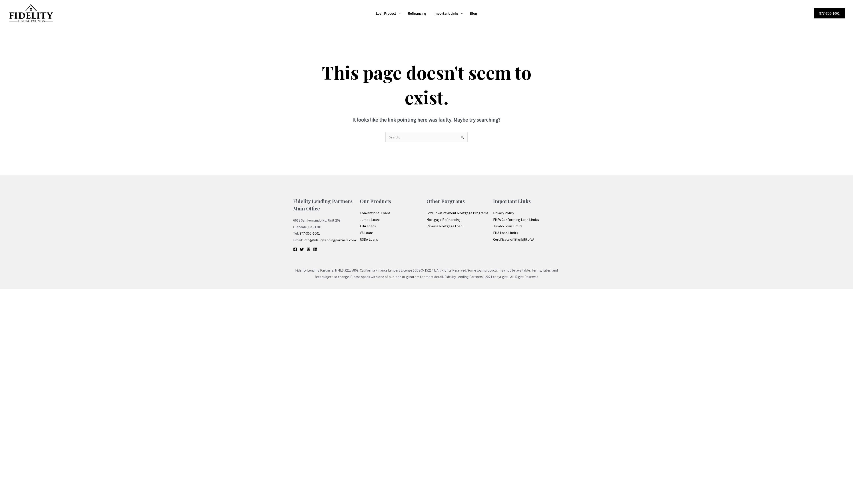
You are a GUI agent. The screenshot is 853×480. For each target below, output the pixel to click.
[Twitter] (302, 249)
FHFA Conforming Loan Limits (516, 219)
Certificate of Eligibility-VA (513, 239)
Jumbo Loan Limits (507, 226)
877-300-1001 (309, 233)
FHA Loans (368, 226)
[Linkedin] (315, 249)
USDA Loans (369, 239)
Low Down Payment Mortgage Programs (457, 213)
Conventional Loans (375, 213)
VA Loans (366, 232)
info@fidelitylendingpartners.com (329, 240)
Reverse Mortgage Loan (444, 226)
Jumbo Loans (370, 219)
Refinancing (417, 13)
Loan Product (386, 13)
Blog (473, 13)
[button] (398, 13)
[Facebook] (295, 249)
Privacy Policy (503, 213)
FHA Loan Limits (505, 232)
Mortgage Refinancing (443, 219)
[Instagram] (309, 249)
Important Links (445, 13)
